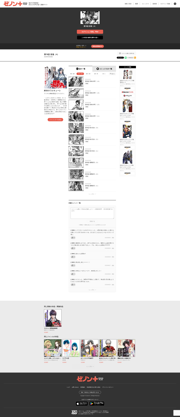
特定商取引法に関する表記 (93, 387)
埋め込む (131, 57)
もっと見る (91, 194)
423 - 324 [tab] (72, 73)
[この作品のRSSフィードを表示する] (135, 58)
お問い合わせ (75, 387)
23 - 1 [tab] (104, 73)
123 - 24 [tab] (96, 73)
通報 (113, 237)
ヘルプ (68, 387)
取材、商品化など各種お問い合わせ (90, 392)
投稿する (92, 221)
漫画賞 (155, 3)
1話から (113, 73)
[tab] (80, 69)
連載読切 (128, 3)
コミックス (145, 3)
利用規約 (82, 387)
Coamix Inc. (88, 395)
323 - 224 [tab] (80, 73)
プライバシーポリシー (107, 387)
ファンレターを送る (55, 119)
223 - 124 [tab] (88, 73)
